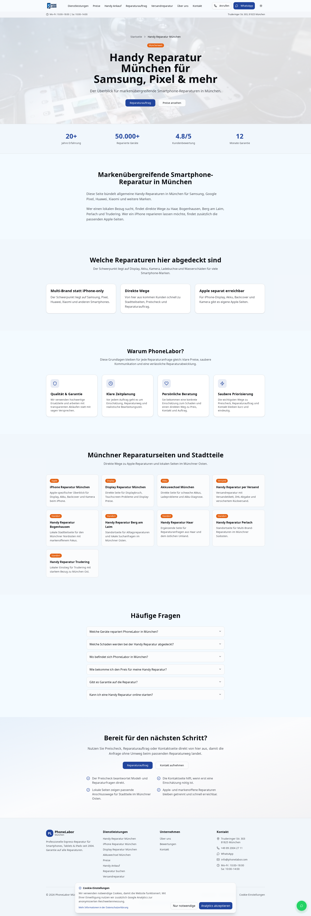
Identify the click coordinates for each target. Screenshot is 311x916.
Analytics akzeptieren (215, 906)
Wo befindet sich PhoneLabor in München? (118, 657)
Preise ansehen (172, 103)
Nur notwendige (184, 906)
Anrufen (224, 5)
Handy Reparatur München (119, 838)
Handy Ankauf (113, 6)
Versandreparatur (162, 6)
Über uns (182, 6)
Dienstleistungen (78, 6)
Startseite (136, 36)
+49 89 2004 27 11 (232, 848)
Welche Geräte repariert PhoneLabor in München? (123, 632)
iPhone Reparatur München (119, 844)
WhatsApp (247, 5)
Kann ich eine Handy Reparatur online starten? (121, 695)
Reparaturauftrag (136, 6)
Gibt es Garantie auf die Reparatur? (113, 682)
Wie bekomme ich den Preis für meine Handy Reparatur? (128, 669)
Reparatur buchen (114, 871)
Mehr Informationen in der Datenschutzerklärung (103, 907)
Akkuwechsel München (117, 855)
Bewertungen (168, 844)
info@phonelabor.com (234, 859)
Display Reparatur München (120, 849)
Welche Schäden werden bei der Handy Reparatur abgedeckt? (131, 644)
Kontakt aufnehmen (172, 765)
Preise (96, 6)
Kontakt (197, 6)
